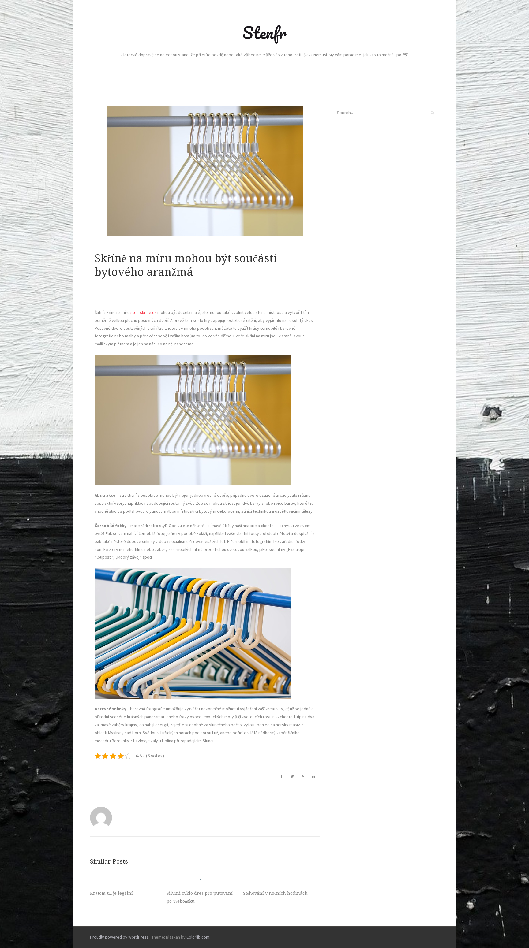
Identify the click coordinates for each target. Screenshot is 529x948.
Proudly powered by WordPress (119, 937)
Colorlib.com (197, 937)
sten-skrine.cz (142, 312)
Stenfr (264, 32)
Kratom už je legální (111, 893)
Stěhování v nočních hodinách (275, 893)
